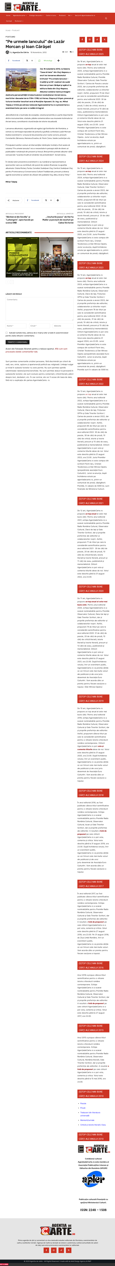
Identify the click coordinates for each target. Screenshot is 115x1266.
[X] (104, 39)
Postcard (15, 30)
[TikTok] (97, 39)
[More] (58, 60)
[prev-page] (7, 282)
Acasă (8, 30)
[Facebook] (82, 39)
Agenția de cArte (21, 52)
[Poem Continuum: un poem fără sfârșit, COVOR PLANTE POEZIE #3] (22, 257)
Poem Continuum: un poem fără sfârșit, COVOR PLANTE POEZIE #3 (22, 274)
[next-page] (12, 282)
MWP (89, 1261)
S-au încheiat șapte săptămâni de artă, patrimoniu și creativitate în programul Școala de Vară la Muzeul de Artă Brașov (56, 273)
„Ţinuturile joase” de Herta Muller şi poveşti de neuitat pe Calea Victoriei (57, 220)
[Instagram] (89, 39)
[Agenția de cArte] (8, 52)
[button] (106, 18)
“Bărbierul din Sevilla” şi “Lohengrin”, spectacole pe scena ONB (20, 220)
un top (88, 64)
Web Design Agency (78, 1261)
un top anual (91, 514)
